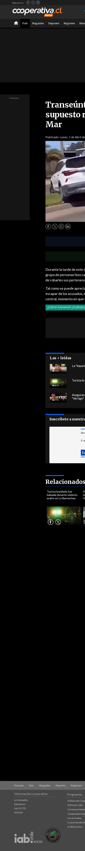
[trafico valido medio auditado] (53, 842)
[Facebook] (28, 2)
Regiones (69, 23)
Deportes (53, 23)
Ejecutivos (19, 804)
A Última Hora (75, 826)
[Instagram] (38, 2)
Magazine (38, 23)
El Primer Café (75, 805)
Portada (19, 785)
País (25, 23)
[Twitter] (33, 2)
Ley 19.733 (20, 808)
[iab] (28, 847)
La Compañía (21, 800)
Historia (18, 812)
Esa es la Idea (74, 818)
